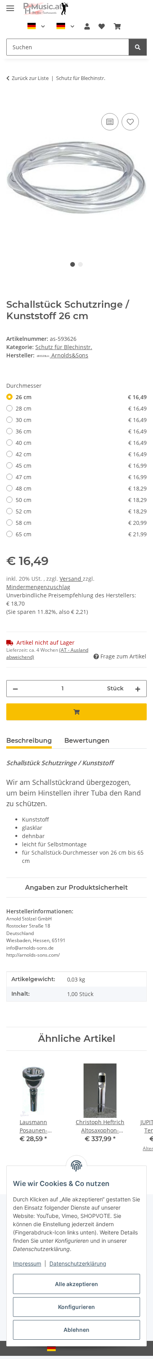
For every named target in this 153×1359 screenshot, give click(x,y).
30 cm (81, 420)
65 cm (81, 534)
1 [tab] (72, 264)
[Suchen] (138, 47)
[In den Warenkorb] (12, 102)
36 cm (81, 431)
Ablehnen (76, 1329)
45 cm (81, 465)
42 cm (81, 454)
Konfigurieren (76, 1306)
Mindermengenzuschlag (38, 587)
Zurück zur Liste (30, 78)
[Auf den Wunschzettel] (130, 121)
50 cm (81, 500)
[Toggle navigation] (10, 5)
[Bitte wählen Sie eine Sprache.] (36, 26)
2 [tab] (80, 264)
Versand (71, 578)
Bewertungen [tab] (86, 740)
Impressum (27, 1263)
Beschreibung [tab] (29, 740)
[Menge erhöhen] (137, 688)
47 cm (81, 477)
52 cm (81, 511)
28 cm (81, 408)
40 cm (81, 442)
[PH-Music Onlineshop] (45, 9)
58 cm (81, 522)
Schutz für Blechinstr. (63, 347)
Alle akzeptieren (76, 1284)
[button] (87, 26)
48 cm (81, 488)
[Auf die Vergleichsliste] (109, 121)
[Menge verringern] (15, 688)
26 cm (81, 397)
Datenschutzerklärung (77, 1263)
